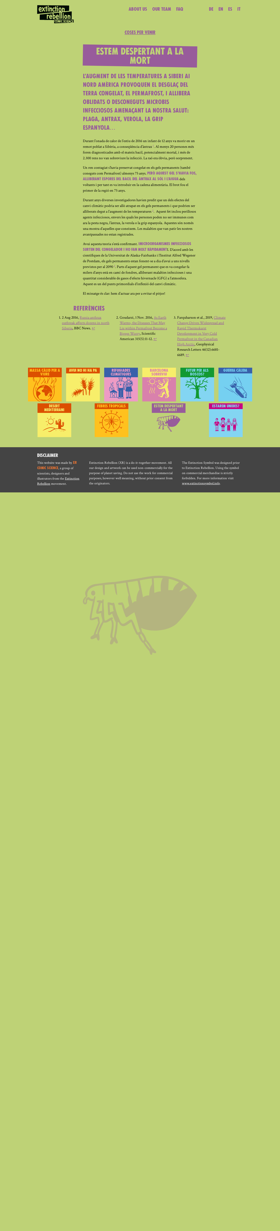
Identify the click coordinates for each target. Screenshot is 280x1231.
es (230, 9)
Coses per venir (140, 32)
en (220, 9)
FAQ (179, 9)
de (211, 9)
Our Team (161, 9)
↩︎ (93, 328)
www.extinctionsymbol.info (201, 483)
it (239, 9)
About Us (138, 9)
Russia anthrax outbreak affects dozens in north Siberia (85, 323)
